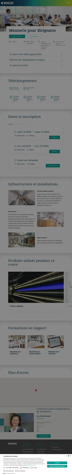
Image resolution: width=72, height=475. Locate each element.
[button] (24, 473)
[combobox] (68, 456)
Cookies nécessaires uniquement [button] (57, 466)
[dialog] (36, 464)
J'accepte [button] (57, 462)
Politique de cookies (32, 465)
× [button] (70, 455)
